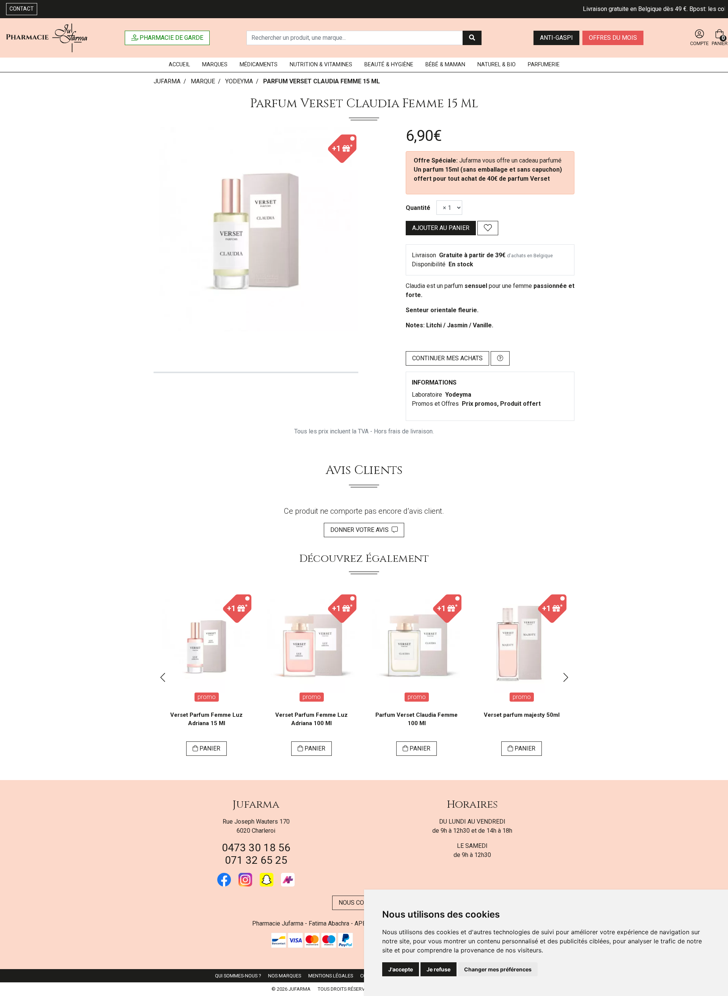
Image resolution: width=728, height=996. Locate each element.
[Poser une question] (500, 358)
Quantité (418, 207)
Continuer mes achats (447, 358)
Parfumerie (544, 64)
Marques (215, 64)
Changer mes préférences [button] (498, 969)
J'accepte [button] (400, 969)
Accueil (179, 64)
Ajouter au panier (440, 227)
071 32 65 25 (256, 860)
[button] (162, 677)
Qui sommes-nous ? (238, 976)
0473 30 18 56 (256, 847)
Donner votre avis (361, 529)
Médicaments (259, 64)
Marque (203, 81)
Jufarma (255, 804)
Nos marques (284, 976)
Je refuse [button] (438, 969)
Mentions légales (330, 976)
